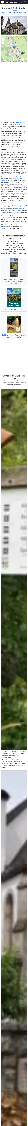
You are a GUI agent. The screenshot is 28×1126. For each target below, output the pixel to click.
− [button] (3, 40)
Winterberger (20, 122)
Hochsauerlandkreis (21, 12)
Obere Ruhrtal (18, 208)
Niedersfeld (16, 178)
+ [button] (3, 38)
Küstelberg (4, 180)
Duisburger (17, 214)
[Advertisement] (14, 76)
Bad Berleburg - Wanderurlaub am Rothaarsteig (14, 336)
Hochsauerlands (18, 129)
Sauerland (11, 12)
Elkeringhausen (20, 177)
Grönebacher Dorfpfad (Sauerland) (10, 756)
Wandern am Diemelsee (14, 309)
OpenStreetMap (21, 61)
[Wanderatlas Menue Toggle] (25, 2)
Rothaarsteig (4, 228)
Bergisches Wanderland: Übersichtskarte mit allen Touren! (14, 281)
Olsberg (6, 210)
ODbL (25, 61)
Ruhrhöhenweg (16, 223)
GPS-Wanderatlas (12, 2)
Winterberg (13, 158)
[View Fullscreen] (3, 43)
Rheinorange (4, 216)
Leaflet (11, 61)
